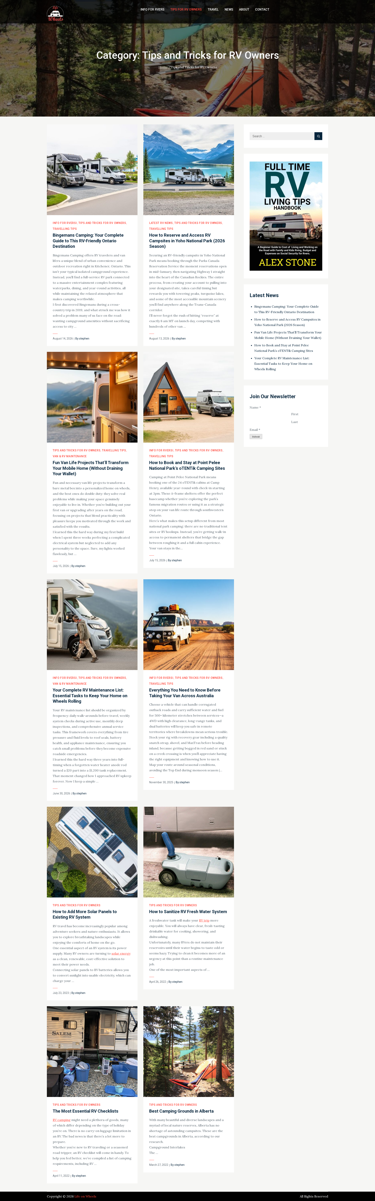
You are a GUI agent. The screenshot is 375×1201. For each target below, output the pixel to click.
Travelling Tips (65, 228)
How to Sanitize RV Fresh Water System (188, 911)
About (244, 9)
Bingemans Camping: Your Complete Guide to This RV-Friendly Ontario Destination (88, 241)
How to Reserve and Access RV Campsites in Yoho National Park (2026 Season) (187, 241)
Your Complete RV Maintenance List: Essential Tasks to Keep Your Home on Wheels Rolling (90, 696)
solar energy (121, 953)
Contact (262, 9)
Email (255, 430)
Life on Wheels (85, 1196)
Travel (213, 9)
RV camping (62, 1120)
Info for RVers (152, 9)
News (229, 9)
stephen (84, 338)
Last (294, 422)
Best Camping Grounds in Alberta (181, 1111)
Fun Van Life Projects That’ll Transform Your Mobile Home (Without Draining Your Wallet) (91, 468)
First (294, 414)
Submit (256, 436)
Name (255, 407)
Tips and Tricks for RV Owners (102, 223)
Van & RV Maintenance (70, 456)
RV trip (204, 920)
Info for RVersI (65, 223)
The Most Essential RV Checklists (85, 1111)
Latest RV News (161, 223)
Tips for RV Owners (186, 9)
